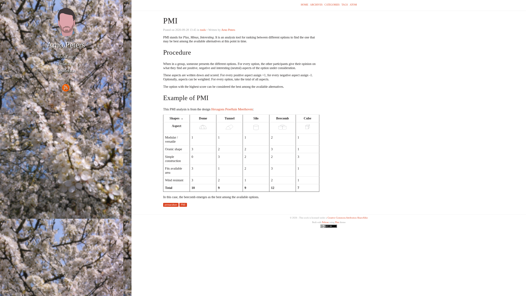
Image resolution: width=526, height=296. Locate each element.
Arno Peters (66, 44)
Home (304, 4)
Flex (337, 222)
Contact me (66, 63)
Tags (344, 4)
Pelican (325, 222)
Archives (316, 4)
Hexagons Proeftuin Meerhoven (232, 109)
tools (203, 29)
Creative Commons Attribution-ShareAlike (348, 217)
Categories (332, 4)
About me (66, 56)
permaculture (171, 204)
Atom (353, 4)
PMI (183, 204)
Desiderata (66, 70)
